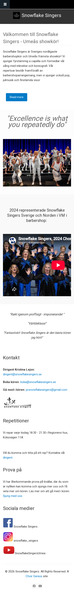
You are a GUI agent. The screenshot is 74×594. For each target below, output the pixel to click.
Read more (18, 98)
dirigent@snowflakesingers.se (22, 374)
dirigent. (8, 457)
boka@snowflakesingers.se (38, 382)
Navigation (5, 4)
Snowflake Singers (41, 15)
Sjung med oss (12, 496)
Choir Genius (34, 576)
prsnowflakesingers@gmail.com (46, 390)
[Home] (16, 15)
